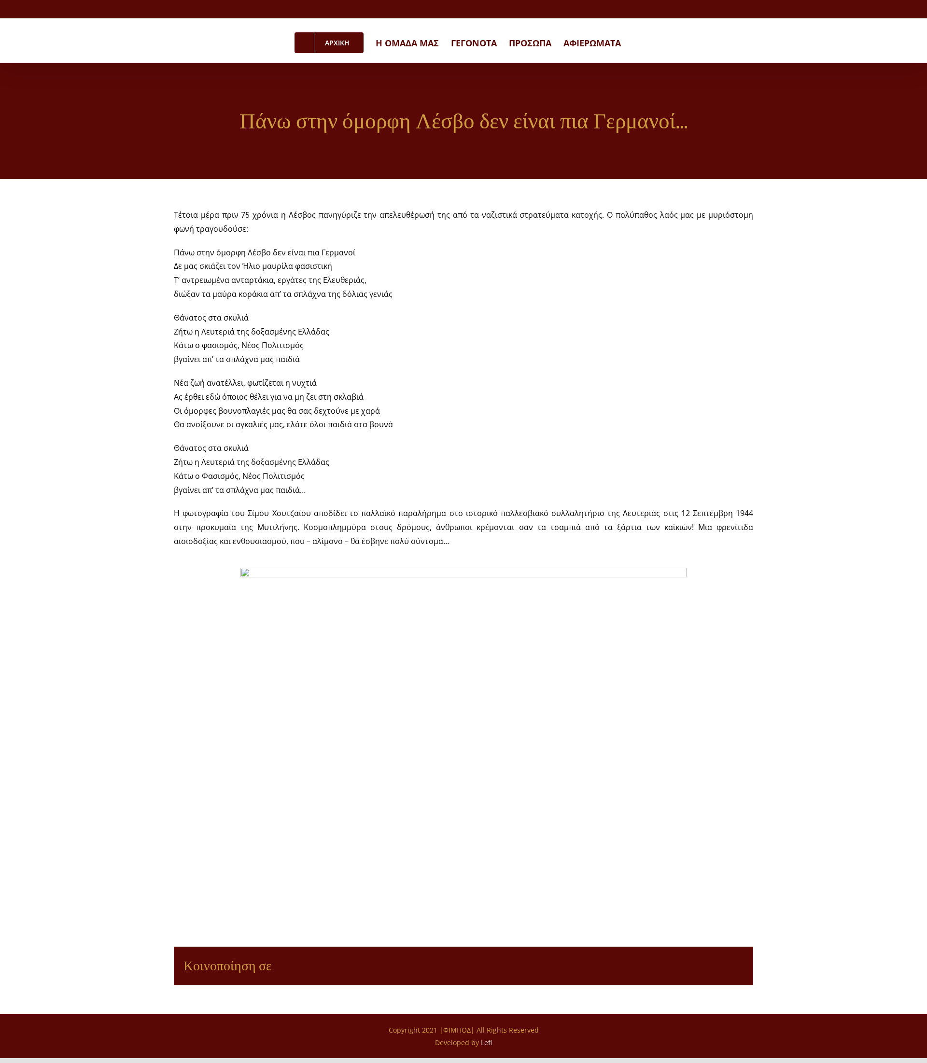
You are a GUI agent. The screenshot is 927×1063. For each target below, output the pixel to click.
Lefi (486, 1042)
